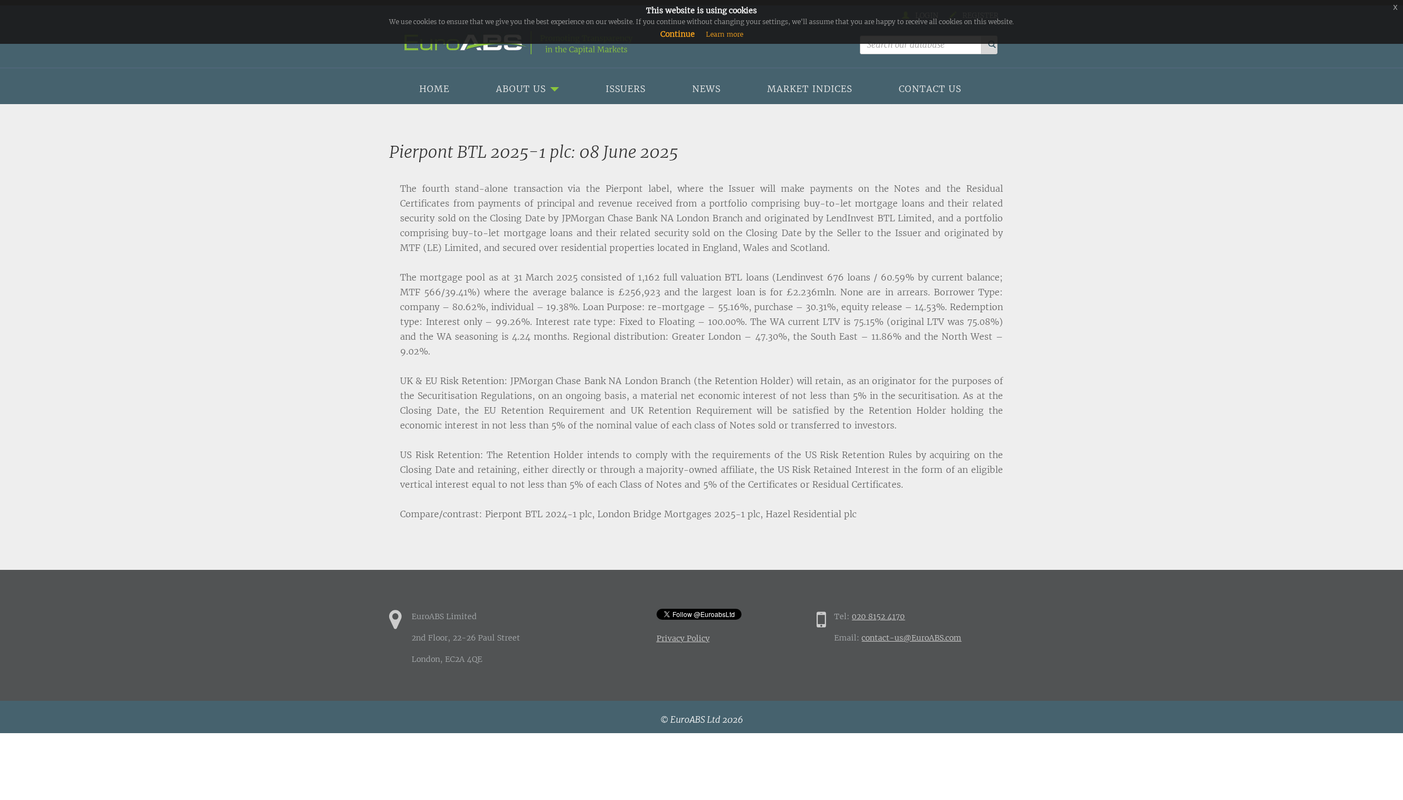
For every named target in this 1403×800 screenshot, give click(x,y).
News (706, 88)
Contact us (930, 88)
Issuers (626, 88)
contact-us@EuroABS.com (911, 638)
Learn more (724, 34)
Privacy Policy (683, 638)
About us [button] (522, 88)
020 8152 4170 (878, 616)
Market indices (809, 88)
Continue (677, 34)
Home (434, 88)
